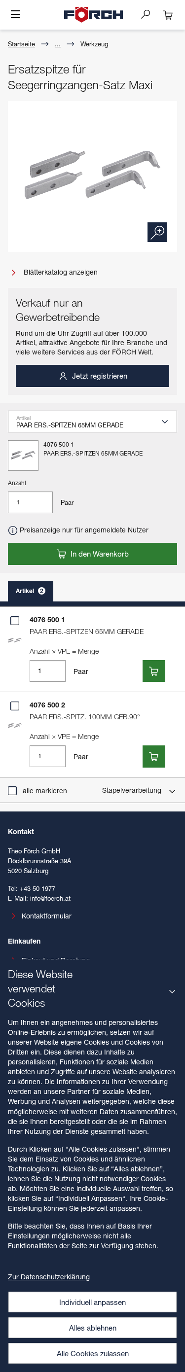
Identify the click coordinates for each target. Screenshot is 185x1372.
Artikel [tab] (29, 591)
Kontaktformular (47, 916)
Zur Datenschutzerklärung (49, 1276)
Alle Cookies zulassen (93, 1353)
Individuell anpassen (92, 1302)
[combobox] (96, 424)
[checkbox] (14, 620)
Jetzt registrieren (98, 375)
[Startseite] (93, 15)
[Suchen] (149, 14)
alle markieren (45, 790)
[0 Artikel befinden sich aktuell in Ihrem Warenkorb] (168, 15)
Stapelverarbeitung (132, 790)
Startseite (21, 44)
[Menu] (15, 15)
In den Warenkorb (99, 553)
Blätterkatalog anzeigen (60, 272)
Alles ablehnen (92, 1327)
